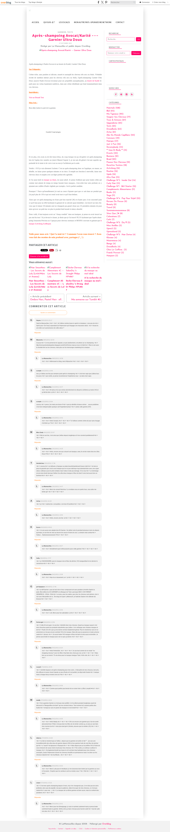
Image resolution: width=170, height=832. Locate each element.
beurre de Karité (93, 81)
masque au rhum (50, 180)
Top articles (52, 828)
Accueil (35, 22)
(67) (116, 120)
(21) (112, 156)
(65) (114, 123)
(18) (117, 165)
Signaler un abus (71, 828)
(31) (117, 150)
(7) (113, 217)
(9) (117, 201)
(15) (113, 177)
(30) (112, 153)
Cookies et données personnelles (95, 828)
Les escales (64, 22)
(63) (114, 129)
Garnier (62, 32)
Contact (120, 22)
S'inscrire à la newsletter (39, 256)
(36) (114, 144)
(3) (117, 250)
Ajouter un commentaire (48, 312)
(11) (121, 189)
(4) (121, 235)
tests (70, 32)
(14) (121, 180)
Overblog (106, 824)
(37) (112, 141)
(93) (110, 111)
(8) (118, 211)
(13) (113, 183)
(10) (123, 198)
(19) (118, 162)
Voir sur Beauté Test (36, 97)
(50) (121, 135)
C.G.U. (81, 828)
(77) (118, 117)
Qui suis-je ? (49, 22)
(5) (118, 223)
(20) (111, 159)
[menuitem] (35, 22)
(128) (113, 108)
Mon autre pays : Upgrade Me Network (92, 22)
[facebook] (98, 2)
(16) (113, 168)
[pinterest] (106, 2)
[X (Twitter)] (102, 2)
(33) (115, 147)
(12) (121, 186)
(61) (111, 132)
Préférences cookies (114, 828)
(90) (115, 114)
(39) (113, 138)
